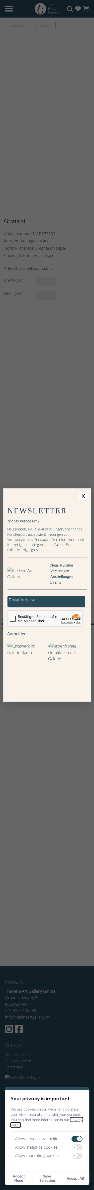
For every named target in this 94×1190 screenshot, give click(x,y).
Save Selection (47, 1178)
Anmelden (17, 633)
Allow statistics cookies (36, 1147)
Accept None (19, 1178)
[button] (83, 495)
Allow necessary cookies (37, 1138)
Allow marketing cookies (37, 1155)
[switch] (77, 1139)
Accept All (75, 1178)
